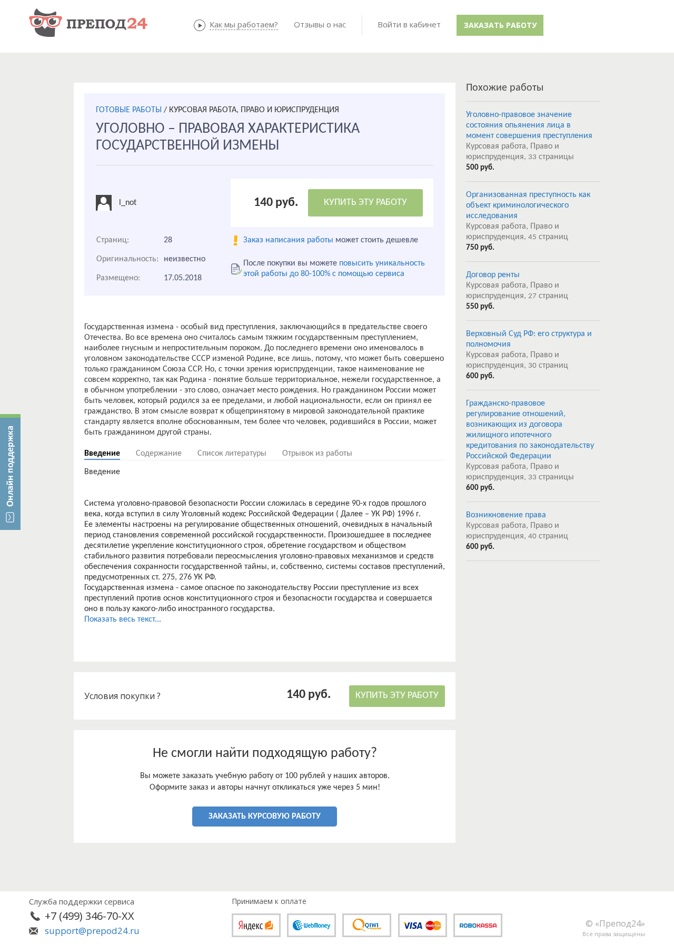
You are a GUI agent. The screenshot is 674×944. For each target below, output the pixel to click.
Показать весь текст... (122, 619)
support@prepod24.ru (92, 931)
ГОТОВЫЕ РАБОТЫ (129, 110)
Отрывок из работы (317, 453)
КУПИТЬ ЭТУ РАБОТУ (365, 203)
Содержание (159, 453)
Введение (102, 453)
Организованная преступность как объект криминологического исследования (528, 205)
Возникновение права (506, 515)
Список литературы (231, 453)
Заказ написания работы (288, 240)
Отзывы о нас (320, 24)
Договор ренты (493, 275)
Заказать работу (500, 25)
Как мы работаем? (244, 24)
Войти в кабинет (409, 24)
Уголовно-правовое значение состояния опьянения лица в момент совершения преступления (529, 125)
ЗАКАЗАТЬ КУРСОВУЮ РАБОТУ (265, 816)
